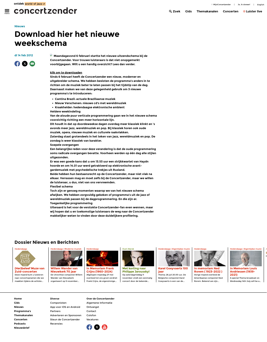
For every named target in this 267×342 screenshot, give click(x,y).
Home (18, 298)
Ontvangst (92, 307)
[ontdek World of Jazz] (35, 4)
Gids (188, 11)
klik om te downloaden (66, 72)
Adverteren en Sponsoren (65, 315)
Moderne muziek (73, 249)
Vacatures (92, 319)
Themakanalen (207, 11)
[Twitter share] (25, 64)
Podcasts (20, 323)
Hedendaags (21, 249)
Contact (91, 311)
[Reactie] (32, 64)
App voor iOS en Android (65, 307)
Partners (55, 311)
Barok (131, 249)
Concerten (230, 11)
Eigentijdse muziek (181, 249)
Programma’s (22, 311)
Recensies (56, 323)
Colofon (91, 315)
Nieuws (19, 26)
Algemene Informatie (99, 302)
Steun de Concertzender (65, 319)
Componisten (58, 302)
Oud (124, 249)
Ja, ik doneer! (244, 4)
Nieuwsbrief (21, 327)
